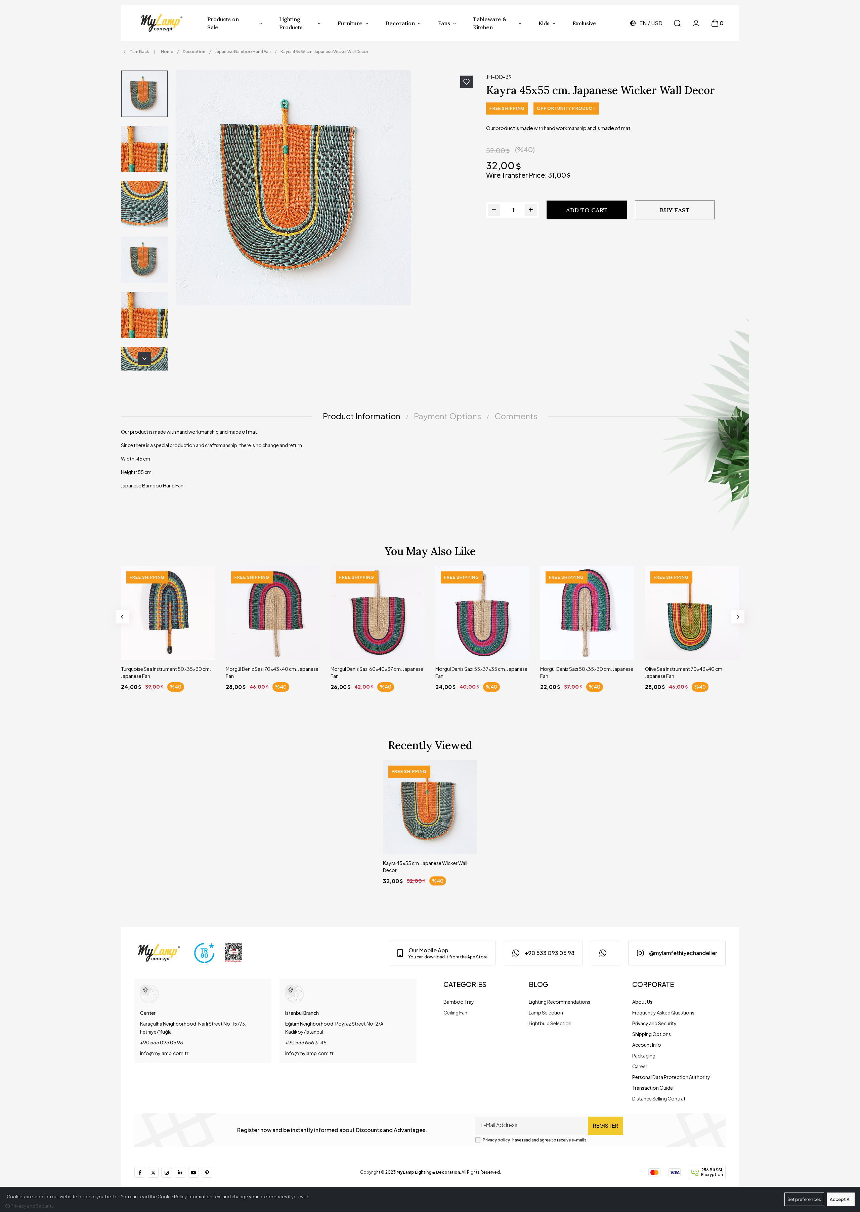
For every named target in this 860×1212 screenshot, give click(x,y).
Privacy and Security (654, 1023)
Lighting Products (291, 23)
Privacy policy (496, 1139)
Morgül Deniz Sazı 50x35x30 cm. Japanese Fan (586, 672)
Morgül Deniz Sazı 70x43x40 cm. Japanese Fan (272, 672)
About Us (642, 1002)
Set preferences (804, 1199)
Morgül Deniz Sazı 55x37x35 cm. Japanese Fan (481, 672)
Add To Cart (586, 210)
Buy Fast (675, 210)
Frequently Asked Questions (663, 1012)
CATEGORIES (464, 984)
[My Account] (696, 23)
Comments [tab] (516, 416)
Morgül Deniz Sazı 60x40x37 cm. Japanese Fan (377, 672)
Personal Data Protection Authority (671, 1077)
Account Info (646, 1045)
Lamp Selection (546, 1012)
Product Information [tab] (361, 416)
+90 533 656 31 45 (306, 1042)
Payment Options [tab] (447, 416)
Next (144, 358)
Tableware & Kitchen (489, 23)
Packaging (643, 1055)
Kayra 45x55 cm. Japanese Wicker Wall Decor (425, 866)
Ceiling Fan (455, 1012)
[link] (442, 953)
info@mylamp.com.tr (164, 1053)
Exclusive (584, 23)
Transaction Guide (652, 1088)
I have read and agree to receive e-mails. (535, 1139)
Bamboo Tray (458, 1002)
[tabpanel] (430, 461)
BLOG (538, 984)
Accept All (841, 1199)
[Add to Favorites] (466, 82)
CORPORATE (653, 984)
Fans (444, 23)
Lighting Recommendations (559, 1002)
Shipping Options (651, 1034)
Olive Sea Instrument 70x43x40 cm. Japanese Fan (684, 672)
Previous (122, 616)
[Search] (677, 23)
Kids (544, 23)
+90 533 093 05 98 (161, 1042)
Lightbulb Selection (550, 1023)
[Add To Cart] (203, 648)
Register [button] (605, 1125)
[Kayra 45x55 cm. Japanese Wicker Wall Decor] (327, 187)
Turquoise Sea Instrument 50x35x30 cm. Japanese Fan (166, 672)
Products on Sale (223, 23)
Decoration (400, 23)
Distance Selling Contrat (659, 1098)
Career (639, 1066)
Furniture (350, 23)
